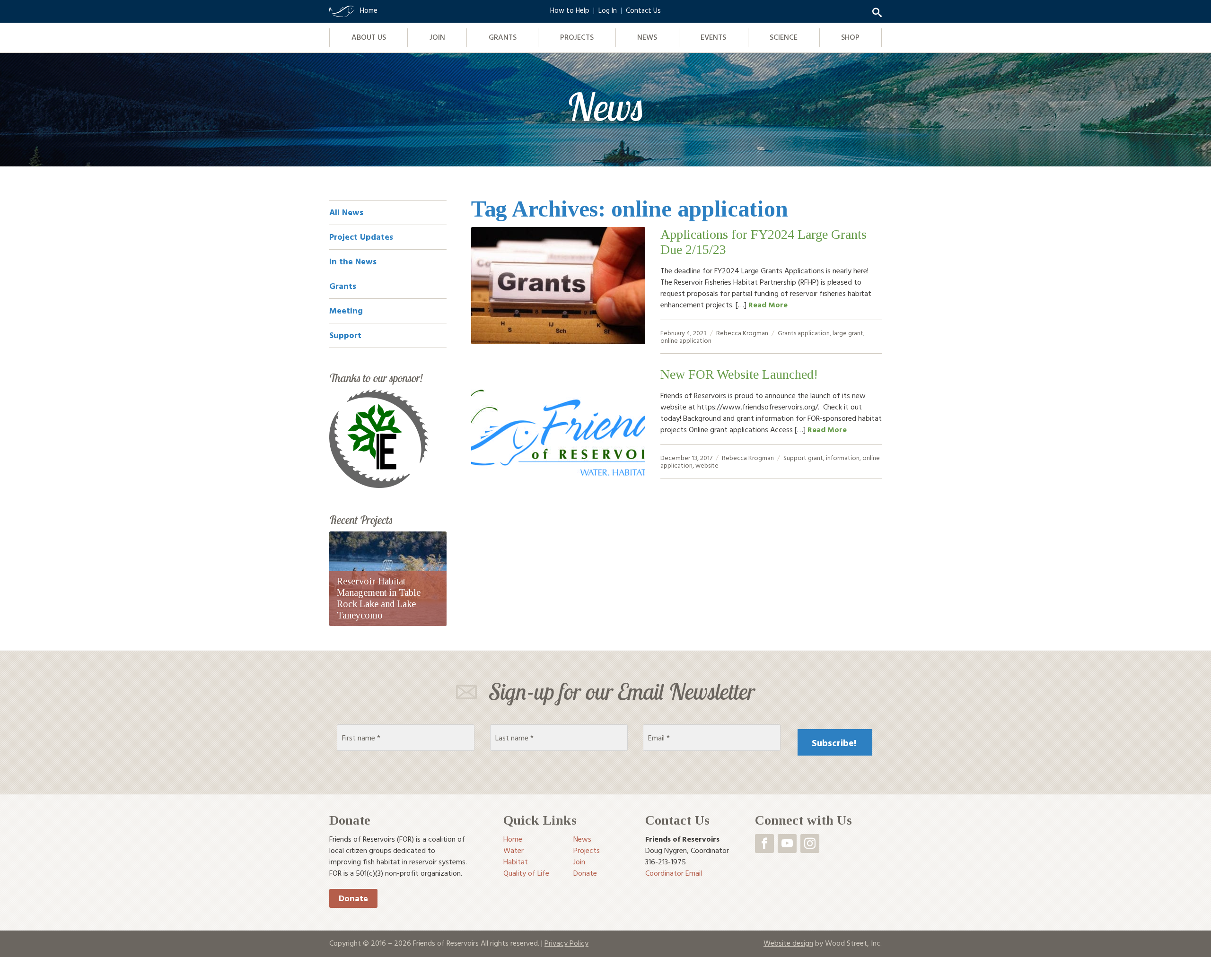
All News (346, 212)
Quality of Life (526, 873)
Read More (768, 304)
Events (713, 37)
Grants (503, 37)
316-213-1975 (665, 861)
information (843, 457)
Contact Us (643, 10)
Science (784, 37)
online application (685, 340)
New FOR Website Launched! (739, 374)
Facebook (764, 843)
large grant (848, 333)
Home (512, 838)
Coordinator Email (673, 873)
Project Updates (361, 236)
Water (513, 850)
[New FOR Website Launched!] (558, 425)
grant (815, 457)
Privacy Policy (566, 942)
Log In (607, 10)
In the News (353, 261)
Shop (850, 37)
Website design (788, 942)
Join (437, 37)
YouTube (787, 843)
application (814, 333)
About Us (368, 37)
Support (795, 457)
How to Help (569, 10)
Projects (577, 37)
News (647, 37)
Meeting (346, 310)
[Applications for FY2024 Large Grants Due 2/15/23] (558, 285)
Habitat (515, 861)
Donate (353, 898)
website (707, 465)
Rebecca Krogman (742, 333)
